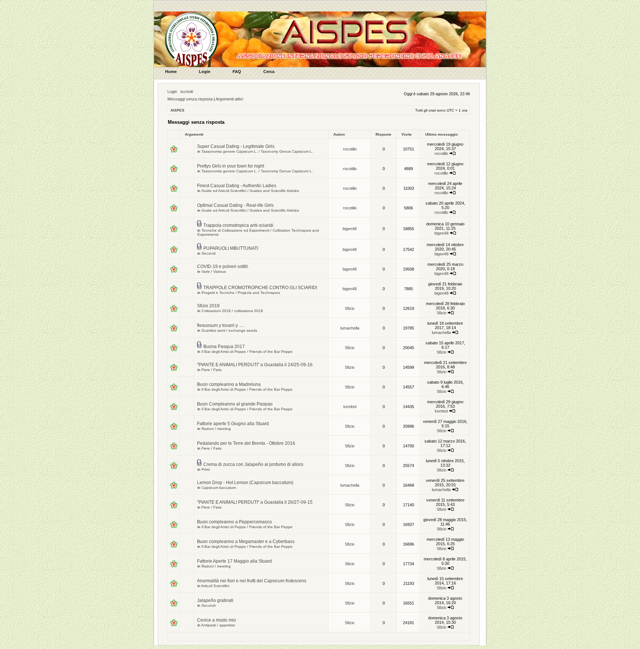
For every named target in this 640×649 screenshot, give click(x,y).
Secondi (208, 253)
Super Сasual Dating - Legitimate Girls (235, 146)
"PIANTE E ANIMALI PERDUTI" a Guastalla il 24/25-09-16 (255, 364)
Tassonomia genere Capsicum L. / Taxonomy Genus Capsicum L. (257, 151)
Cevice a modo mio (216, 620)
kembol (349, 406)
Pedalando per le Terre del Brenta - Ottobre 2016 (246, 443)
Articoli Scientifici (215, 586)
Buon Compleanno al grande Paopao (235, 404)
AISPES (177, 110)
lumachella (349, 328)
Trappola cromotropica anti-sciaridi (238, 225)
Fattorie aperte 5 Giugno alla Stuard (233, 423)
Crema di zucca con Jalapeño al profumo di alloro (253, 464)
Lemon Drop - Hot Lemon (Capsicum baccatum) (245, 482)
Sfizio (349, 308)
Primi (205, 469)
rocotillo (350, 149)
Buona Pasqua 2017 (224, 346)
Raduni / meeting (216, 429)
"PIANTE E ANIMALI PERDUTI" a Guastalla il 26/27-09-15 (255, 502)
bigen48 (350, 228)
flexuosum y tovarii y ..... (220, 325)
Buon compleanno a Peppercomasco (234, 521)
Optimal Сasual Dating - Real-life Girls (235, 205)
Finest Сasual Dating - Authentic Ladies (236, 185)
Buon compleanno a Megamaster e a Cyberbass (245, 541)
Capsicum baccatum (218, 488)
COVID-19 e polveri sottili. (223, 266)
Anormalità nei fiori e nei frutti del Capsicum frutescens (251, 580)
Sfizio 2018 (208, 305)
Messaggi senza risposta (190, 99)
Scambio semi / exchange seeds (229, 330)
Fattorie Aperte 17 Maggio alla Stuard (234, 561)
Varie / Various (213, 271)
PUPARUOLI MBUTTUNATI (230, 248)
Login (172, 91)
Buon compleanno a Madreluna (229, 384)
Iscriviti (186, 91)
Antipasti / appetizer (218, 625)
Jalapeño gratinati (215, 600)
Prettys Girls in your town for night (230, 166)
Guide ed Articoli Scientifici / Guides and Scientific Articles (250, 191)
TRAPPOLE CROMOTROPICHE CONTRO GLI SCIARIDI (260, 287)
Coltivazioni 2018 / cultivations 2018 (232, 311)
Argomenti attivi (229, 99)
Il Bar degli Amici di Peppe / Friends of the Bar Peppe (247, 352)
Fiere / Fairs (211, 370)
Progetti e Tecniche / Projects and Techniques (240, 293)
